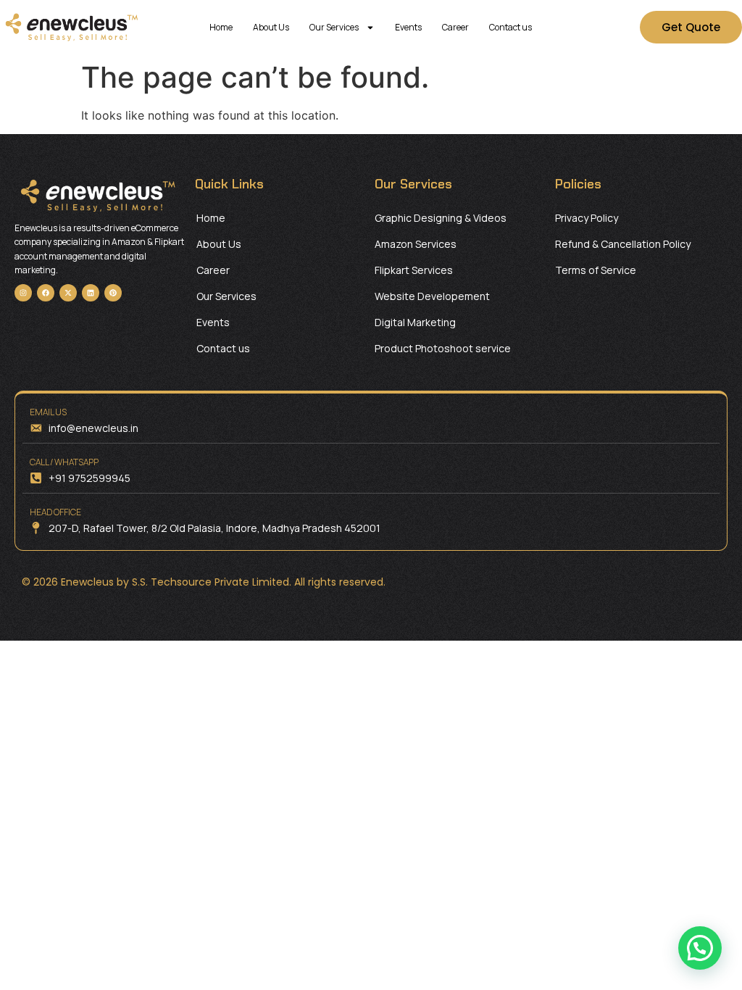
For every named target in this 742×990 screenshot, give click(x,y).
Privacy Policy (586, 218)
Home (221, 27)
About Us (271, 27)
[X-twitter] (68, 292)
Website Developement (432, 296)
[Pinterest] (113, 292)
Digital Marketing (415, 322)
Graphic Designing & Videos (441, 218)
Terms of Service (595, 270)
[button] (700, 948)
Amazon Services (416, 244)
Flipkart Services (414, 270)
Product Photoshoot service (443, 348)
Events (408, 27)
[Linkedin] (90, 292)
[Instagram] (23, 292)
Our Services (334, 27)
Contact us (510, 27)
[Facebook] (45, 292)
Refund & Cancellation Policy (623, 244)
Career (455, 27)
